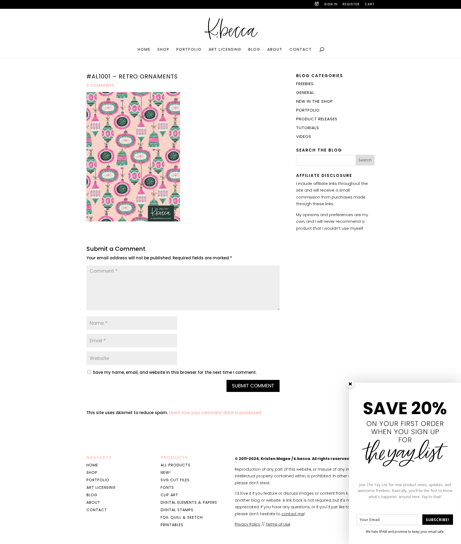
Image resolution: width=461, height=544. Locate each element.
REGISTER (351, 4)
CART (370, 4)
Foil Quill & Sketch (182, 517)
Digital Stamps (177, 510)
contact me (292, 514)
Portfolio (189, 49)
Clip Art (169, 495)
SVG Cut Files (175, 480)
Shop (163, 49)
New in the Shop (314, 101)
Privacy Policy (247, 524)
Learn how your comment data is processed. (215, 412)
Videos (303, 136)
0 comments (100, 85)
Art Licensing (225, 49)
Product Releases (316, 119)
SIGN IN (330, 4)
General (305, 92)
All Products (175, 465)
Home (144, 49)
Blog (254, 49)
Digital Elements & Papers (189, 502)
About (275, 49)
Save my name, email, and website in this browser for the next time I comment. (175, 372)
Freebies (305, 83)
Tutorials (307, 127)
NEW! (166, 472)
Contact (300, 49)
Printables (172, 524)
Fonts (167, 487)
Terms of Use (278, 524)
